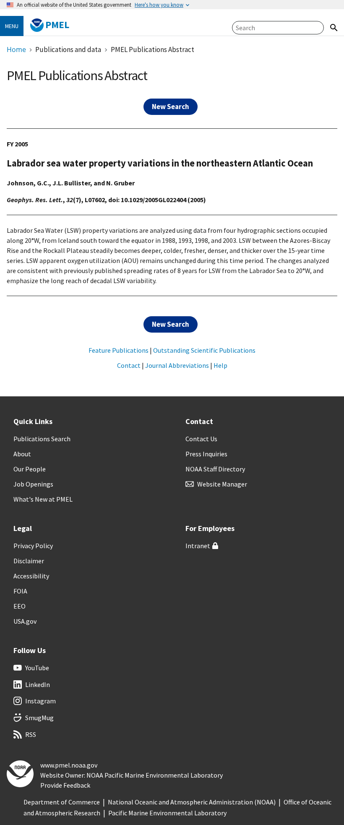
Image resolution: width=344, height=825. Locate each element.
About (22, 454)
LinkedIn (37, 684)
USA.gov (24, 621)
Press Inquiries (206, 454)
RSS (30, 734)
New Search (170, 106)
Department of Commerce (61, 802)
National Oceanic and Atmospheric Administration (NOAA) (192, 802)
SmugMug (39, 717)
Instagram (40, 701)
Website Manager (222, 484)
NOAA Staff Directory (215, 469)
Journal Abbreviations (177, 365)
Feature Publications (119, 350)
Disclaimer (28, 561)
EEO (19, 606)
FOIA (20, 591)
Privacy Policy (33, 545)
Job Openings (33, 484)
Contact (129, 365)
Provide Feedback (65, 785)
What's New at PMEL (43, 499)
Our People (29, 469)
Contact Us (201, 439)
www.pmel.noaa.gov (68, 765)
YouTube (37, 668)
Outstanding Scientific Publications (204, 350)
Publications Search (41, 439)
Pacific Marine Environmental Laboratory (167, 813)
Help (220, 365)
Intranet (197, 545)
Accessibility (31, 576)
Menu (11, 26)
